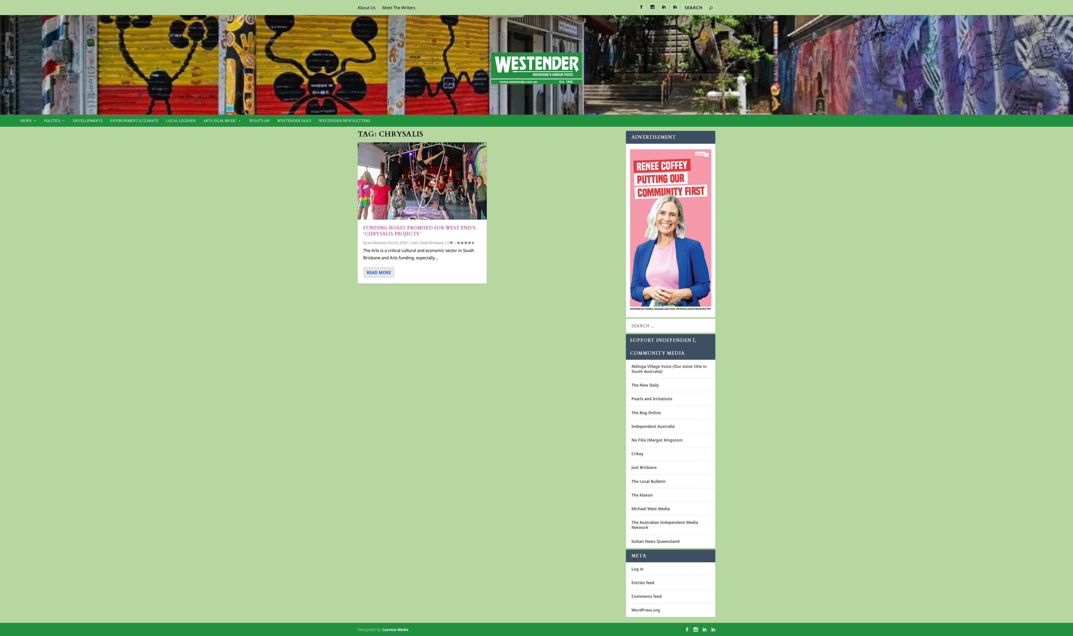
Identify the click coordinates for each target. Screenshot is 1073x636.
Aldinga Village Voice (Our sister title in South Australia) (669, 369)
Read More (379, 272)
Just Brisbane (644, 467)
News (26, 121)
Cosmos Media (395, 629)
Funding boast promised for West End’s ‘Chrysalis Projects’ (419, 231)
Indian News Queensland (656, 541)
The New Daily (645, 385)
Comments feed (647, 596)
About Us (367, 7)
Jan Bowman (377, 242)
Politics (52, 121)
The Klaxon (642, 495)
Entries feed (643, 582)
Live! (414, 242)
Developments (88, 121)
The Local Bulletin (649, 481)
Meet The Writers (398, 7)
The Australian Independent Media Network (665, 525)
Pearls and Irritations (652, 398)
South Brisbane (431, 242)
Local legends (181, 121)
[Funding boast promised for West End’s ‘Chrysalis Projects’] (422, 181)
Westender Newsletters (344, 121)
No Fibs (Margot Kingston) (657, 440)
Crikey (638, 453)
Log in (638, 569)
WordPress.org (646, 610)
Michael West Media (651, 508)
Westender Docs (294, 121)
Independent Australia (653, 426)
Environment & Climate (134, 121)
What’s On (259, 121)
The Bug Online (646, 412)
